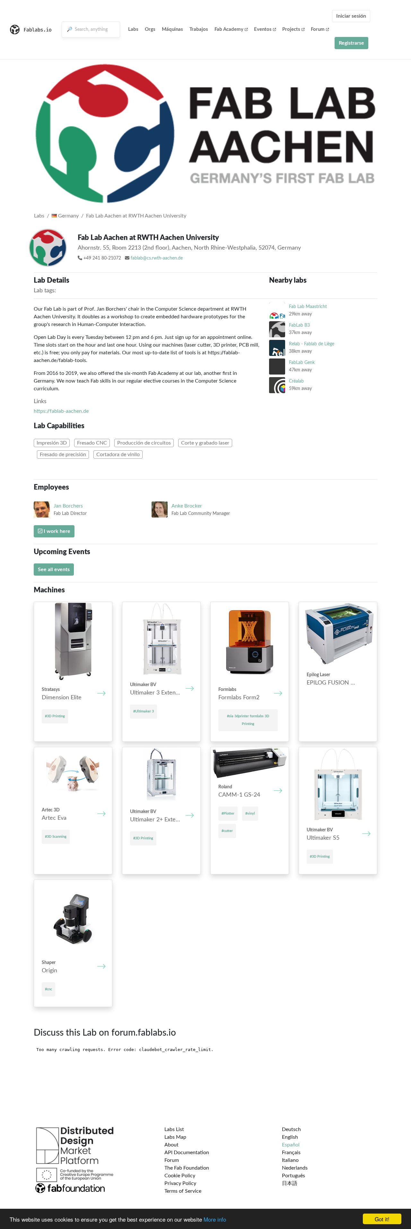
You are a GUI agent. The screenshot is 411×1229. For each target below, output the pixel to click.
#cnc (48, 989)
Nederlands (295, 1168)
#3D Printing (55, 716)
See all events (54, 569)
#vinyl (250, 813)
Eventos (263, 29)
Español (291, 1144)
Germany (68, 215)
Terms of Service (182, 1191)
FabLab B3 (299, 325)
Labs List (174, 1129)
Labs (133, 29)
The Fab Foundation (186, 1168)
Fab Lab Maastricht (308, 306)
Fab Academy (228, 29)
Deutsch (291, 1129)
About (171, 1144)
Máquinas (172, 29)
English (290, 1137)
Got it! (382, 1219)
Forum (318, 29)
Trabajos (198, 29)
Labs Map (175, 1137)
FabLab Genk (302, 362)
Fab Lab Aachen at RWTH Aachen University (136, 215)
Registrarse (351, 43)
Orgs (150, 29)
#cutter (227, 831)
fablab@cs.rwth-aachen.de (157, 258)
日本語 (289, 1183)
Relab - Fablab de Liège (311, 343)
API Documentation (186, 1152)
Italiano (290, 1160)
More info (215, 1219)
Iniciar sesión (351, 16)
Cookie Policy (179, 1175)
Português (293, 1175)
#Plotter (228, 813)
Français (291, 1152)
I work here (56, 531)
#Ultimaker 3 (143, 711)
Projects (291, 29)
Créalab (296, 381)
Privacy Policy (180, 1183)
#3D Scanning (55, 836)
